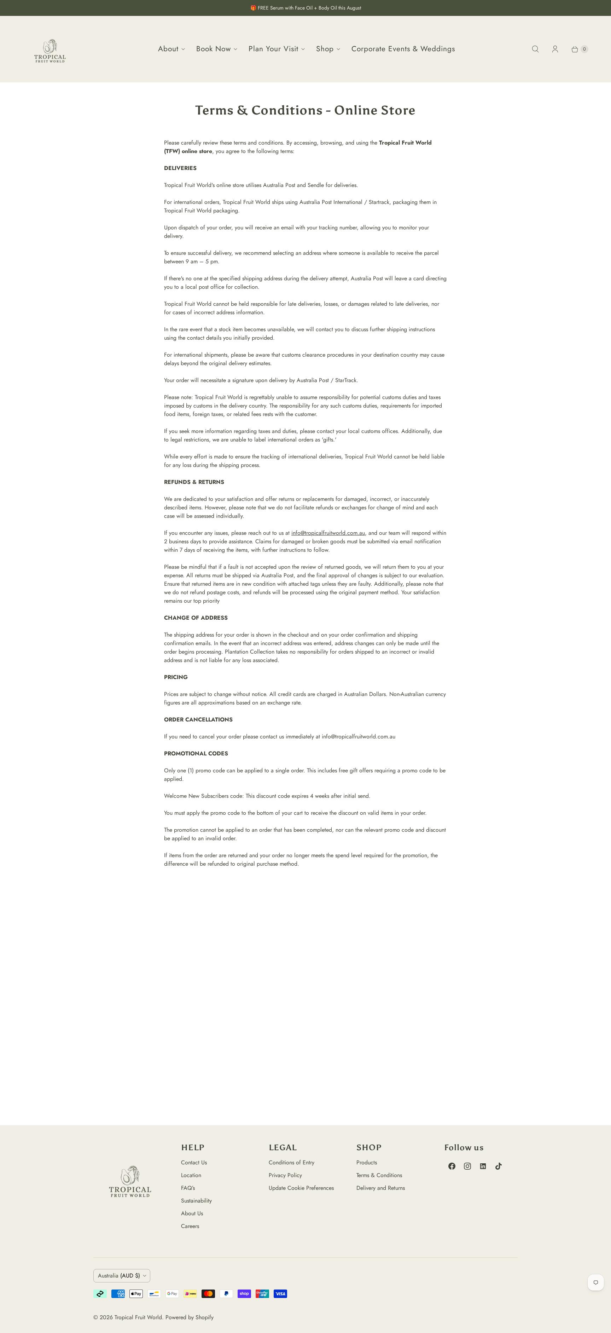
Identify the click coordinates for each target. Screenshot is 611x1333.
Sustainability (196, 1201)
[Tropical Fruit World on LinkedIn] (483, 1166)
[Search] (535, 49)
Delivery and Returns (380, 1188)
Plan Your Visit (273, 48)
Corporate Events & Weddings (403, 48)
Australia (119, 1275)
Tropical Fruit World (138, 1317)
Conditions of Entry (291, 1162)
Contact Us (194, 1162)
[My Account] (555, 49)
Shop (325, 48)
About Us (192, 1213)
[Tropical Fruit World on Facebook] (452, 1166)
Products (366, 1162)
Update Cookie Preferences (301, 1188)
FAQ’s (188, 1188)
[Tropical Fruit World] (50, 49)
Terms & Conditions (379, 1175)
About (168, 48)
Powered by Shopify (189, 1317)
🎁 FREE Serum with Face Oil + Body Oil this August (305, 7)
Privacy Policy (285, 1175)
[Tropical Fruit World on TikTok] (498, 1166)
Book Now (213, 48)
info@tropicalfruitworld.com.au (328, 533)
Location (191, 1175)
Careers (190, 1226)
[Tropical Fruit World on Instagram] (467, 1166)
